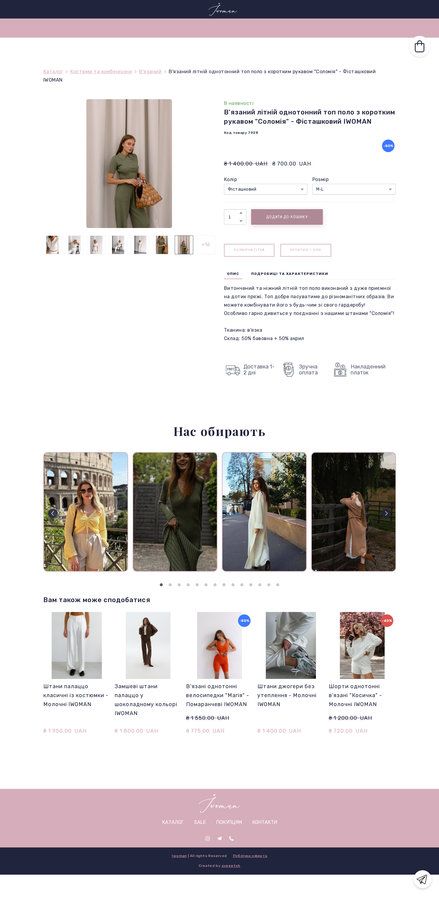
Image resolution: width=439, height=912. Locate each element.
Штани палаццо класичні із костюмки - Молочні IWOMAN (75, 695)
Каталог (53, 71)
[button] (367, 9)
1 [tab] (161, 584)
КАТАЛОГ (289, 27)
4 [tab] (188, 584)
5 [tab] (197, 584)
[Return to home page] (223, 9)
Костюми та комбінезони (101, 71)
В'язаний (150, 71)
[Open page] (220, 803)
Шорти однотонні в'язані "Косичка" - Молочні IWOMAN (355, 695)
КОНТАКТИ (212, 27)
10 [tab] (241, 584)
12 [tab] (259, 584)
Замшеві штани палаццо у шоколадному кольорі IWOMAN (146, 700)
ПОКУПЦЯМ (175, 27)
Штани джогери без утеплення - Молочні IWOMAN (287, 695)
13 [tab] (268, 584)
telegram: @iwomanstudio (68, 9)
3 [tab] (179, 584)
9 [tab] (232, 584)
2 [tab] (170, 584)
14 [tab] (277, 584)
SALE (145, 27)
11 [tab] (250, 584)
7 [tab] (215, 584)
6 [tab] (206, 584)
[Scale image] (85, 512)
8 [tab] (224, 584)
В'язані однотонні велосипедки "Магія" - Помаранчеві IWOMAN (217, 695)
